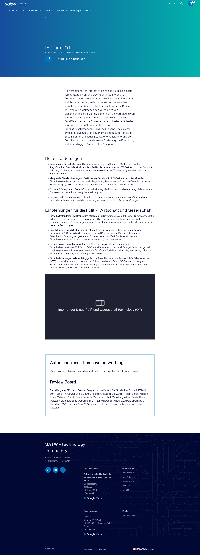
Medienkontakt (128, 515)
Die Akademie (128, 473)
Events (49, 10)
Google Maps (94, 498)
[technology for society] (11, 4)
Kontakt (125, 490)
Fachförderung (128, 477)
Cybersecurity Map (53, 52)
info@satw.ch (89, 493)
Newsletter (127, 486)
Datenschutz (103, 549)
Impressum (88, 549)
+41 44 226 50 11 (90, 490)
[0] (191, 4)
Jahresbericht (128, 481)
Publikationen (35, 10)
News (22, 10)
